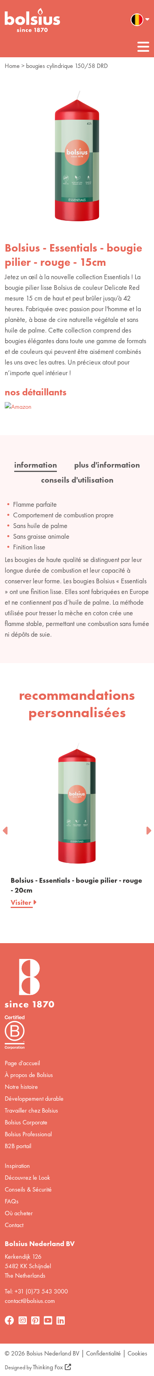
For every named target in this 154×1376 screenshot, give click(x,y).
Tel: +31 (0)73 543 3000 (36, 1291)
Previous (6, 828)
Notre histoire (21, 1087)
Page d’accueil (22, 1063)
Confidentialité (103, 1353)
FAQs (12, 1201)
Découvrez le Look (27, 1177)
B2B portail (18, 1146)
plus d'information (107, 465)
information (35, 465)
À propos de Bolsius (29, 1075)
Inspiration (17, 1166)
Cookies (137, 1353)
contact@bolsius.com (30, 1301)
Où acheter (19, 1213)
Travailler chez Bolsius (31, 1110)
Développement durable (34, 1098)
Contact (14, 1225)
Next (148, 828)
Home (12, 66)
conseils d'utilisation (77, 480)
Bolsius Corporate (26, 1122)
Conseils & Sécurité (28, 1189)
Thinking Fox (48, 1367)
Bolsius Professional (28, 1134)
